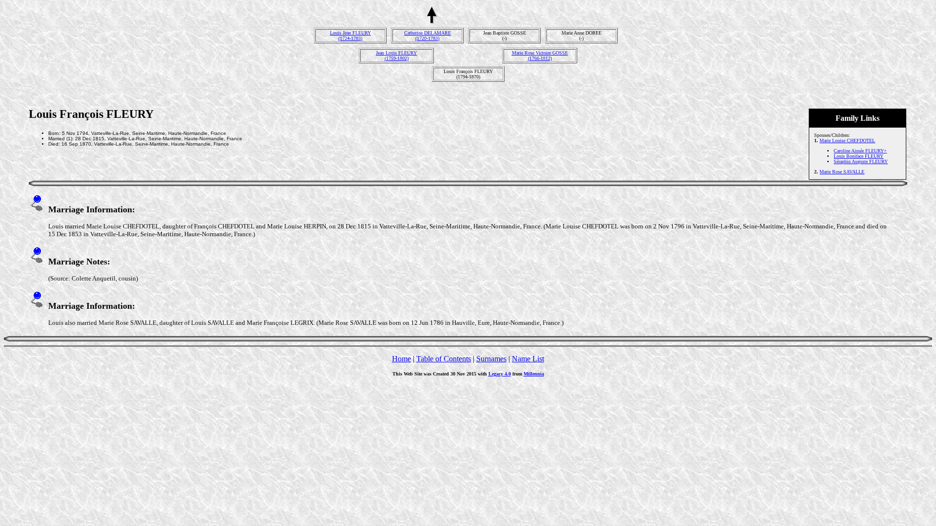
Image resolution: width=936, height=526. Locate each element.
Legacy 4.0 (499, 373)
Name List (528, 359)
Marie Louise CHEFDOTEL (847, 140)
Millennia (534, 373)
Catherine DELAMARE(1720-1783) (427, 35)
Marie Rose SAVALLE (841, 171)
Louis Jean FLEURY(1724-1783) (350, 35)
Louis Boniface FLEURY (858, 156)
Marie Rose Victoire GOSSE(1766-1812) (540, 55)
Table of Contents (443, 359)
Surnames (491, 359)
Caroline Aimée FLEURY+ (860, 150)
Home (401, 359)
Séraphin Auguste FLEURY (861, 161)
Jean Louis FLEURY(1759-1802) (396, 55)
